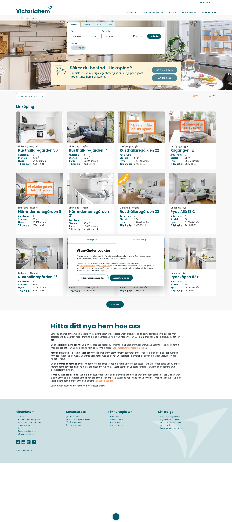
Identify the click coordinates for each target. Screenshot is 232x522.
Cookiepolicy (104, 265)
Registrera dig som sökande (171, 428)
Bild (196, 95)
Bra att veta (115, 422)
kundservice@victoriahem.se (81, 419)
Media (20, 428)
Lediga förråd (165, 425)
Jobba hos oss (24, 425)
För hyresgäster (153, 12)
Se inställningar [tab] (140, 239)
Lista (213, 95)
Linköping (77, 47)
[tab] (73, 24)
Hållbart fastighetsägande (29, 419)
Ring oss (166, 77)
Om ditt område (116, 425)
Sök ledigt (132, 12)
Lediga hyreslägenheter (170, 416)
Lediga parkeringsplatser (170, 422)
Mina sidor (205, 2)
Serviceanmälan (116, 419)
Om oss (172, 12)
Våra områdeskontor (26, 434)
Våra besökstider (75, 425)
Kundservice (208, 12)
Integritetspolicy (87, 265)
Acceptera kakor (121, 277)
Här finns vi (189, 12)
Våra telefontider (76, 422)
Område (106, 31)
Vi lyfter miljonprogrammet (29, 422)
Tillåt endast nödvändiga (92, 277)
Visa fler (115, 304)
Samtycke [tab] (92, 239)
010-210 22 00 (74, 416)
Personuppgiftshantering (28, 431)
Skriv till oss (166, 69)
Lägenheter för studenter (170, 419)
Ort (73, 31)
